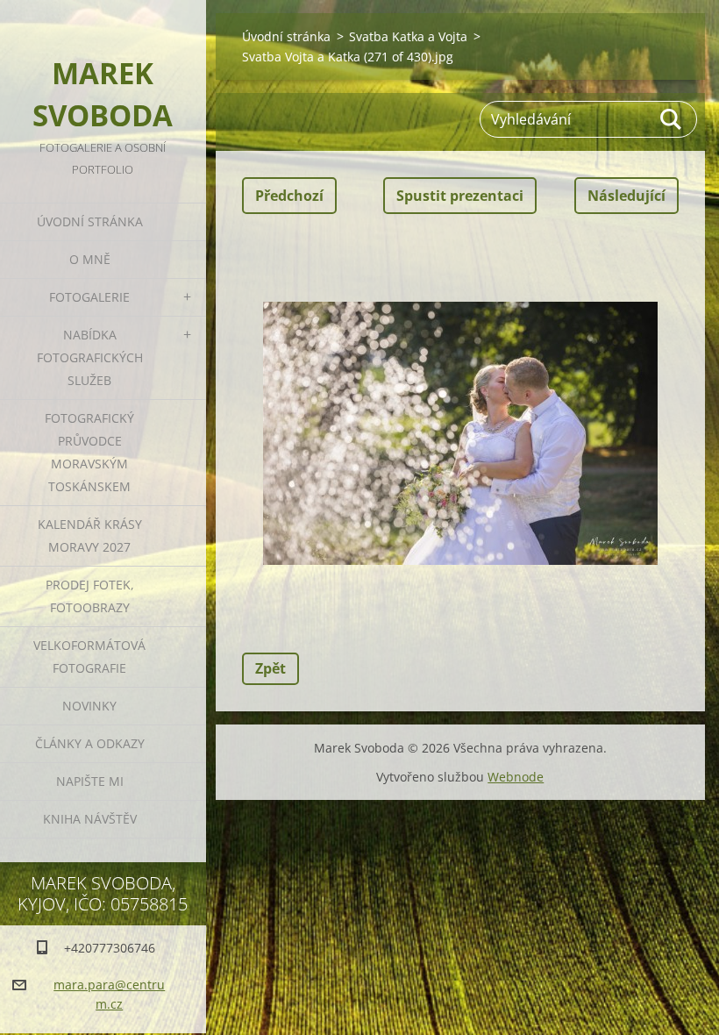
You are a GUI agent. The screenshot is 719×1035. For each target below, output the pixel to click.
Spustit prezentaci (459, 195)
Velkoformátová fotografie (89, 656)
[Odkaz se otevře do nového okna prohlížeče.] (460, 433)
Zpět (270, 668)
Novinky (89, 705)
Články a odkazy (90, 743)
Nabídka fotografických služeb (90, 357)
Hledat (671, 119)
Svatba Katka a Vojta (408, 36)
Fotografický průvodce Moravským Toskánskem (89, 452)
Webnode (516, 776)
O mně (89, 259)
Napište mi (90, 781)
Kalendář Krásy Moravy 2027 (90, 535)
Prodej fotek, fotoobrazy (90, 596)
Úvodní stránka (90, 221)
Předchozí (289, 195)
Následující (626, 195)
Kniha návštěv (90, 818)
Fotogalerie (89, 297)
